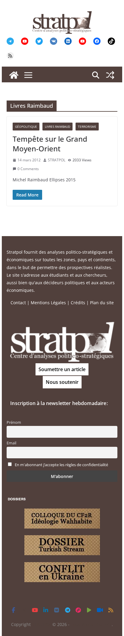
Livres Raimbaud (57, 126)
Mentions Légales (48, 302)
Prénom (14, 422)
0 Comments (28, 168)
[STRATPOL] (14, 75)
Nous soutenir (62, 382)
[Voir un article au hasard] (110, 75)
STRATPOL (56, 160)
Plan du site (102, 302)
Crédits (78, 302)
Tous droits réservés (91, 624)
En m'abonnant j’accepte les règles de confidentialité (61, 464)
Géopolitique (26, 126)
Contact (18, 302)
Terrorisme (87, 126)
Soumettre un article (62, 369)
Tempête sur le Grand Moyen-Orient (50, 143)
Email (11, 443)
